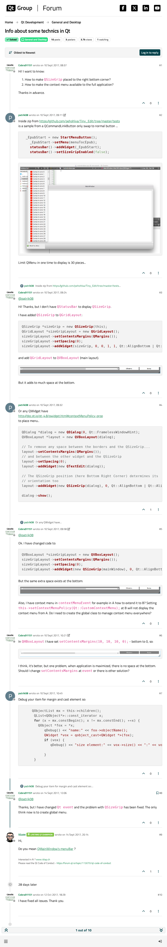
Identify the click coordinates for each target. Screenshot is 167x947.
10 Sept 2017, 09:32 (51, 405)
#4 (160, 405)
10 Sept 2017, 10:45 (51, 693)
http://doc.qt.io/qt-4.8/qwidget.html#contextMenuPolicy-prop (60, 415)
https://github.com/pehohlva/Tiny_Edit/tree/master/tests (79, 121)
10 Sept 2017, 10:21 (55, 635)
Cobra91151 (25, 65)
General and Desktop (35, 39)
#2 (160, 115)
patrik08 (23, 115)
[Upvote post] (143, 103)
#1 (160, 65)
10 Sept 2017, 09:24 (55, 292)
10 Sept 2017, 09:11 (51, 115)
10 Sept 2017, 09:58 (55, 529)
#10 (160, 895)
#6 (160, 635)
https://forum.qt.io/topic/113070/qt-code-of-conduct (84, 863)
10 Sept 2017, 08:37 (55, 65)
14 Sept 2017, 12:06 (55, 793)
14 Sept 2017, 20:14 (77, 834)
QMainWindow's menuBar (55, 848)
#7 (160, 693)
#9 (160, 834)
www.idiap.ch (43, 859)
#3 (160, 292)
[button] (6, 941)
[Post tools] (158, 103)
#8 (160, 793)
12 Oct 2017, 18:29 (54, 895)
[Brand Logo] (34, 8)
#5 (160, 529)
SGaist (22, 834)
